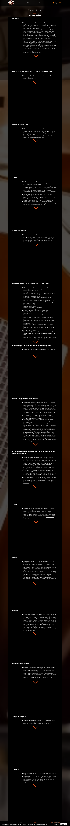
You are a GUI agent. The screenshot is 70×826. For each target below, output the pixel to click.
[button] (29, 3)
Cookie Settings (56, 824)
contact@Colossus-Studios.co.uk (34, 52)
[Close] (68, 824)
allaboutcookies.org (29, 200)
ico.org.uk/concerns (47, 469)
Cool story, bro (63, 824)
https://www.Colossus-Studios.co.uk (37, 29)
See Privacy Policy (44, 824)
